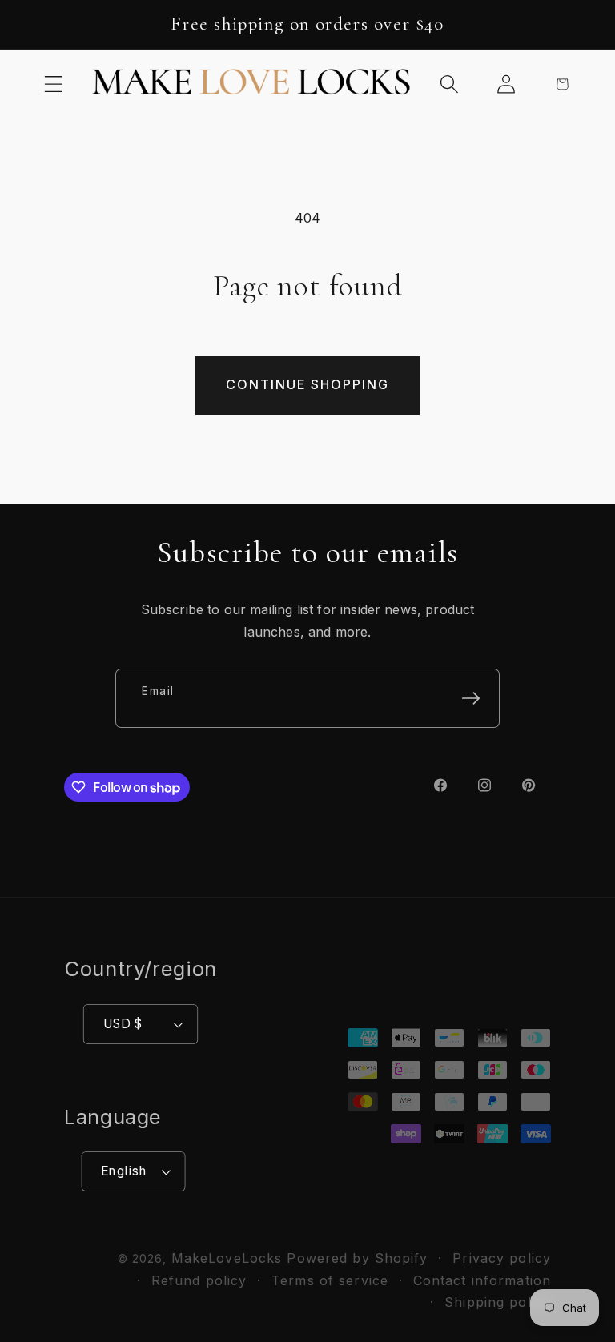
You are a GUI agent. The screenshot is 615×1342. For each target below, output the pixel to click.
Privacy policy (501, 1258)
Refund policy (199, 1280)
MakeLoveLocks (227, 1258)
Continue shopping (307, 384)
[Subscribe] (471, 698)
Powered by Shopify (357, 1258)
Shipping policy (497, 1302)
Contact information (482, 1280)
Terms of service (329, 1280)
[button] (54, 83)
